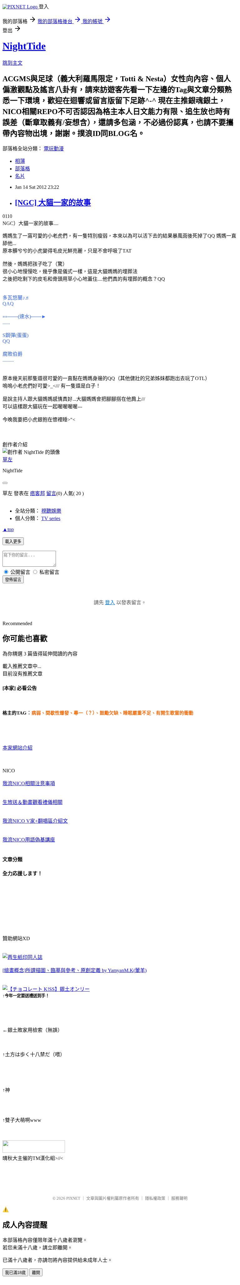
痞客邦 (37, 493)
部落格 (22, 168)
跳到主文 (12, 63)
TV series (50, 518)
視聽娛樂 (51, 511)
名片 (20, 176)
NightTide (24, 46)
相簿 (20, 161)
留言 (51, 493)
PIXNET (73, 1198)
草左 (7, 459)
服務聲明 (179, 1198)
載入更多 (13, 541)
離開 (36, 1272)
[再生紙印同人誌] (22, 957)
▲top (8, 529)
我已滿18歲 (15, 1272)
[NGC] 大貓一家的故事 (53, 202)
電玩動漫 (54, 148)
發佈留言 (13, 579)
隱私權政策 (155, 1198)
